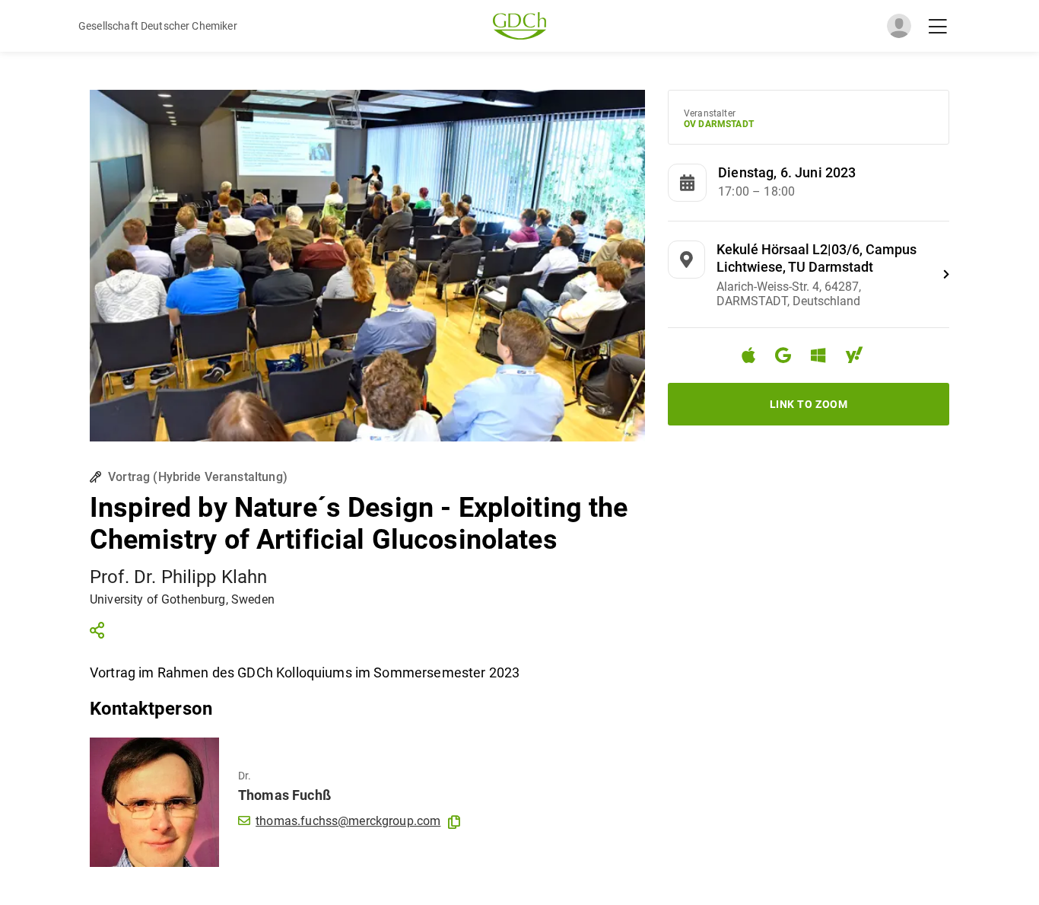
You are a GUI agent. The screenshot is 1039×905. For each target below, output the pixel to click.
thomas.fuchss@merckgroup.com (348, 821)
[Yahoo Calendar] (860, 357)
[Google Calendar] (789, 357)
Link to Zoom (809, 404)
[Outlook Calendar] (824, 357)
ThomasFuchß (284, 795)
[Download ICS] (754, 355)
